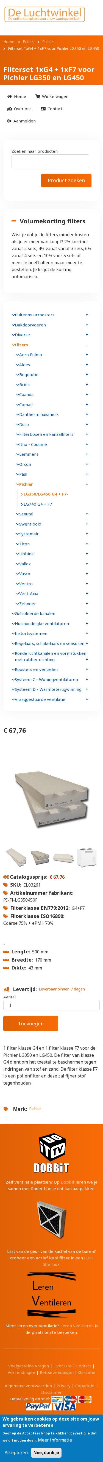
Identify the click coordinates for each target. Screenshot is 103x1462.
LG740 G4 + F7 (38, 504)
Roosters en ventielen (36, 669)
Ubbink (26, 553)
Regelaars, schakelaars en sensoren (49, 643)
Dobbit (67, 1182)
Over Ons (63, 1365)
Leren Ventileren (77, 1325)
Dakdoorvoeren (30, 325)
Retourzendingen (57, 1372)
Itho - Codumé (33, 444)
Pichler (35, 1108)
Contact (83, 1365)
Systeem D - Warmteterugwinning (48, 689)
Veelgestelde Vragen (28, 1365)
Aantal (9, 996)
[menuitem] (16, 96)
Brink (24, 384)
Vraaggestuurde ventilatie (40, 699)
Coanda (26, 394)
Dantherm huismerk (39, 414)
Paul (23, 474)
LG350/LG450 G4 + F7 (45, 494)
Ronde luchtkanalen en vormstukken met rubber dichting (50, 656)
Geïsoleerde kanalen (35, 613)
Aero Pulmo (30, 354)
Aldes (24, 364)
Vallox (25, 563)
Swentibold (30, 524)
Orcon (25, 464)
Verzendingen (21, 1372)
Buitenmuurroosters (34, 314)
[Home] (44, 14)
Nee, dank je (46, 1452)
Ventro (26, 583)
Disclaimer (51, 1392)
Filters (21, 344)
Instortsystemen (31, 633)
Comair (26, 404)
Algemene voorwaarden (28, 1385)
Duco (24, 424)
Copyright (85, 1385)
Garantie (86, 1372)
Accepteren (16, 1452)
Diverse (22, 334)
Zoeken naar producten (35, 151)
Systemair (29, 533)
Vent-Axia (28, 593)
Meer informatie (55, 1440)
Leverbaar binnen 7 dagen (62, 989)
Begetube (28, 374)
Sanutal (26, 514)
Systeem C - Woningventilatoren (46, 679)
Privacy (64, 1385)
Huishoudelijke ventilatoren (42, 623)
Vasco (24, 573)
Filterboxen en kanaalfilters (46, 434)
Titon (24, 544)
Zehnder (27, 603)
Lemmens (28, 454)
